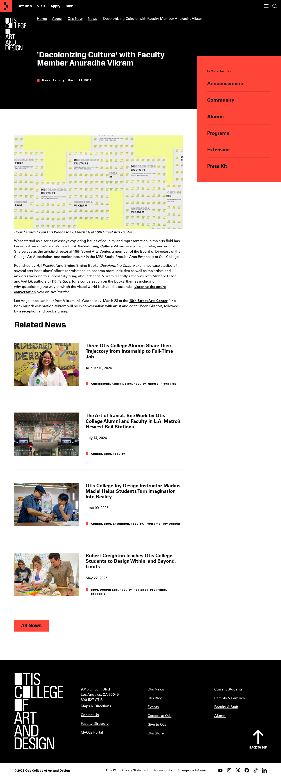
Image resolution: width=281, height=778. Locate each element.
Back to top (258, 747)
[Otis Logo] (16, 34)
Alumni (215, 116)
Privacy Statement (134, 770)
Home (42, 18)
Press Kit (217, 166)
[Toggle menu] (266, 6)
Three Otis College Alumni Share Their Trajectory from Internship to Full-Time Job (129, 351)
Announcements (226, 83)
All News (31, 625)
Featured (140, 589)
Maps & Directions (96, 705)
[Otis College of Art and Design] (6, 6)
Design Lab (109, 589)
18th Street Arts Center (148, 300)
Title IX (111, 770)
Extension (218, 149)
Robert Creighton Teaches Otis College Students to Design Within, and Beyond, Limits (131, 561)
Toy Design (171, 523)
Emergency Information (195, 770)
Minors (153, 383)
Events (153, 706)
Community (220, 99)
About (57, 18)
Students (98, 593)
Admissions (100, 383)
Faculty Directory (95, 723)
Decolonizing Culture (94, 246)
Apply (55, 6)
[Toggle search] (274, 6)
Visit (41, 6)
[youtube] (220, 770)
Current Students (228, 689)
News (92, 18)
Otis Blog (155, 698)
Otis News (156, 689)
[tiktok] (255, 770)
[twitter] (238, 770)
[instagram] (229, 770)
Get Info (25, 6)
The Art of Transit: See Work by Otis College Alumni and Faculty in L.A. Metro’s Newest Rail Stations (133, 421)
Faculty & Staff (226, 706)
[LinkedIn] (264, 770)
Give (69, 6)
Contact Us (90, 714)
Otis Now (75, 18)
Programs (218, 133)
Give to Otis (157, 724)
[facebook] (246, 770)
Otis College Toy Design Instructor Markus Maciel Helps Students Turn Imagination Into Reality (133, 491)
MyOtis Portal (92, 732)
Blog (128, 383)
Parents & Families (229, 698)
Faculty (140, 383)
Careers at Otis (159, 715)
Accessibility (163, 770)
